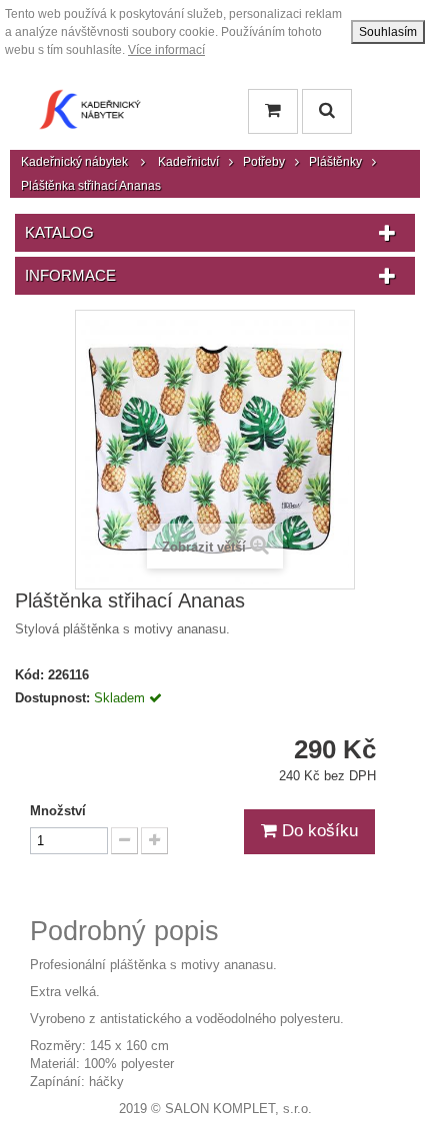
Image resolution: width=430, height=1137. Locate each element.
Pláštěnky (335, 162)
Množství (58, 810)
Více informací (166, 50)
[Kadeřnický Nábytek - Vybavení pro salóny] (90, 114)
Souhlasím (388, 32)
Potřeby (264, 162)
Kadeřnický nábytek (74, 162)
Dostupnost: (52, 697)
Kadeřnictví (188, 162)
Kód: (29, 674)
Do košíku (317, 830)
